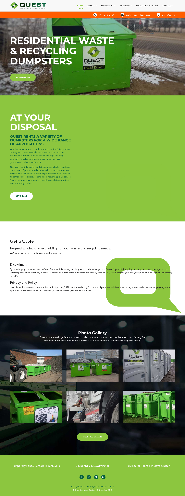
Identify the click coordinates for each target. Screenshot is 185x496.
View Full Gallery (92, 437)
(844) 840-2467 (106, 14)
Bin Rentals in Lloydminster (92, 465)
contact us (23, 77)
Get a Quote (168, 14)
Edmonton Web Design (84, 490)
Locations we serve (147, 5)
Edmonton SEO (104, 490)
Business (125, 5)
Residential (107, 5)
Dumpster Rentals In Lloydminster (149, 465)
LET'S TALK (21, 196)
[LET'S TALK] (21, 192)
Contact (167, 5)
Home (80, 5)
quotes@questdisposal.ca (137, 14)
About (91, 5)
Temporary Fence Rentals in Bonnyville (36, 465)
